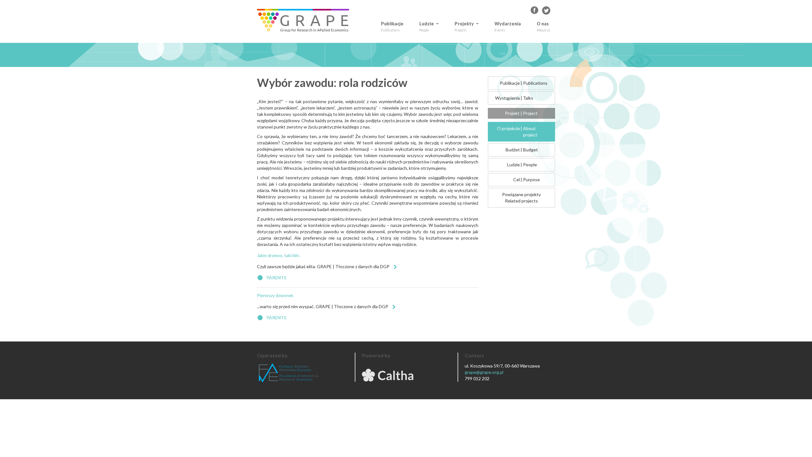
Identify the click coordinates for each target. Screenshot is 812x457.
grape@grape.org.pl (484, 372)
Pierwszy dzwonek (275, 295)
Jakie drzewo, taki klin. (278, 255)
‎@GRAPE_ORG (546, 10)
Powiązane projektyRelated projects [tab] (521, 197)
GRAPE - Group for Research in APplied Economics (535, 10)
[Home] (305, 20)
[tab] (521, 83)
